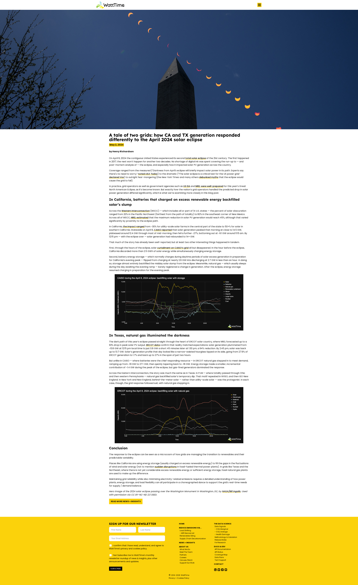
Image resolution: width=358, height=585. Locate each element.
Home (181, 524)
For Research (220, 542)
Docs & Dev (219, 546)
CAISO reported (163, 230)
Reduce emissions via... (190, 528)
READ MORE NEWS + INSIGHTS (126, 501)
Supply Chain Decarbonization (193, 538)
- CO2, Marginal (221, 529)
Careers (183, 557)
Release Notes (221, 540)
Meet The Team (186, 552)
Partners (183, 555)
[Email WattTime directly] (225, 569)
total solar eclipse (195, 158)
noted (148, 173)
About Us (183, 547)
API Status (219, 552)
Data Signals (220, 526)
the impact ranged (133, 226)
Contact (218, 564)
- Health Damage (222, 534)
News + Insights (187, 542)
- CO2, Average (221, 532)
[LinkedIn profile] (215, 569)
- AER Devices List (187, 533)
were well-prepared (212, 186)
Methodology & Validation (226, 537)
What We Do (185, 549)
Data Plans (219, 557)
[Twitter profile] (218, 569)
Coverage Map (221, 554)
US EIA (186, 186)
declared (116, 177)
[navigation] (259, 5)
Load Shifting (185, 530)
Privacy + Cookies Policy (179, 578)
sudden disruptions (166, 466)
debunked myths (208, 177)
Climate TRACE (186, 560)
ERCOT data (153, 345)
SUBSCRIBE (115, 569)
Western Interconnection (136, 210)
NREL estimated (139, 217)
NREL (197, 186)
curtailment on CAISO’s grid (173, 247)
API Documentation (223, 549)
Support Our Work (187, 563)
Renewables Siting (187, 536)
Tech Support (220, 560)
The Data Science (222, 524)
